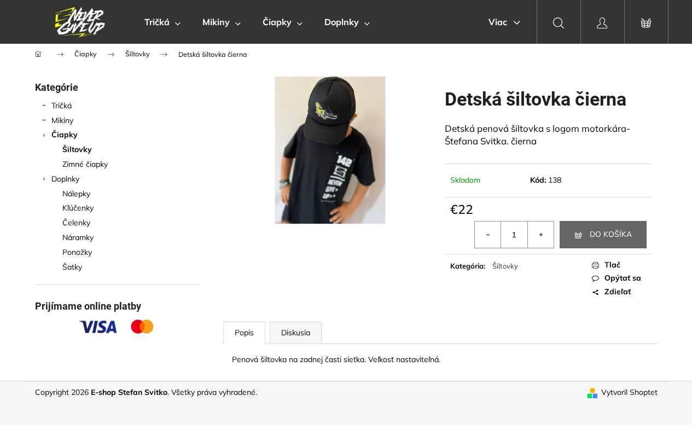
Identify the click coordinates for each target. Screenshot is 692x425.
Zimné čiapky (85, 164)
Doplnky (65, 179)
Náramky (78, 237)
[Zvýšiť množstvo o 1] (540, 235)
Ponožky (77, 252)
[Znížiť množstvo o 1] (488, 235)
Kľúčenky (78, 208)
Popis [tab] (244, 332)
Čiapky (64, 134)
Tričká (61, 105)
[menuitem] (162, 22)
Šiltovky (77, 149)
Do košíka (611, 234)
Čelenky (76, 223)
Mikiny (62, 120)
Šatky (72, 267)
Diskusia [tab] (295, 332)
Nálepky (76, 194)
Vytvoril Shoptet (629, 392)
